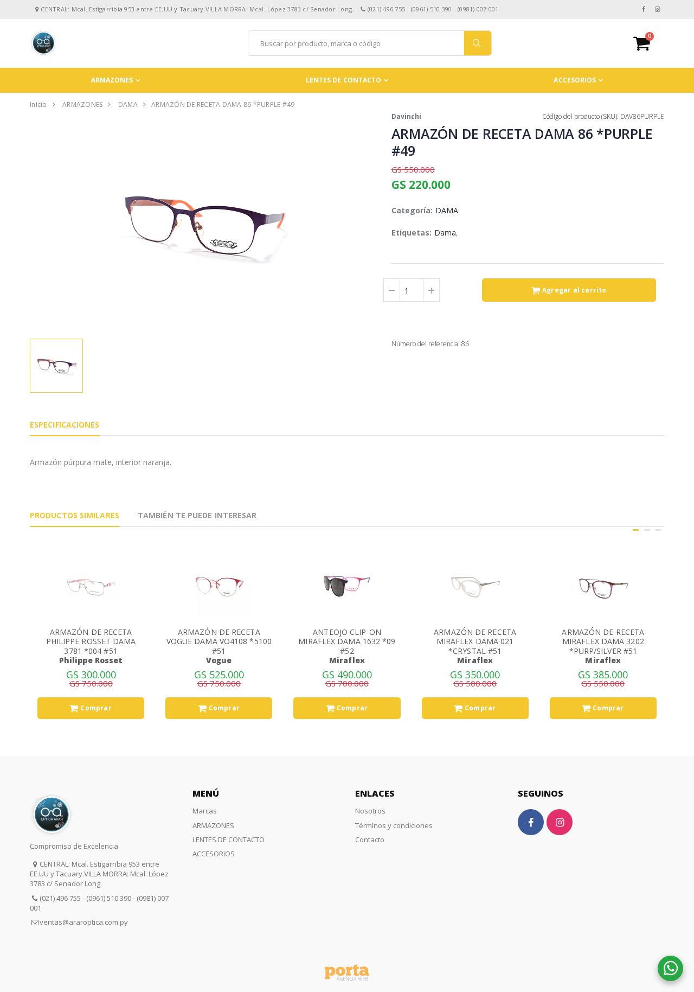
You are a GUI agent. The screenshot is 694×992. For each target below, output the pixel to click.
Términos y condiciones (394, 825)
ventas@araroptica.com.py (84, 922)
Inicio (38, 104)
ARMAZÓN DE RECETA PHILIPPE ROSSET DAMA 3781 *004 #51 (91, 641)
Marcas (204, 811)
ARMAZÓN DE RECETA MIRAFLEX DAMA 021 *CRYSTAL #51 (475, 641)
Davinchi (406, 116)
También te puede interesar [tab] (197, 515)
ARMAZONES (112, 80)
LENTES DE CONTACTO (344, 80)
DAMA (128, 104)
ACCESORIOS (575, 80)
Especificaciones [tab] (65, 424)
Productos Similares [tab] (74, 515)
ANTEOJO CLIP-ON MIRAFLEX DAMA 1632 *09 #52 (346, 641)
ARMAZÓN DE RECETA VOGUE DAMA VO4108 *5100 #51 (219, 641)
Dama (445, 232)
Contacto (369, 839)
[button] (648, 43)
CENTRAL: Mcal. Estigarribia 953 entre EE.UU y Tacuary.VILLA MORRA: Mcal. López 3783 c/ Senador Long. (99, 873)
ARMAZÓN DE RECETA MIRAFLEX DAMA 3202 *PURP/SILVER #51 (603, 641)
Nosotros (370, 811)
